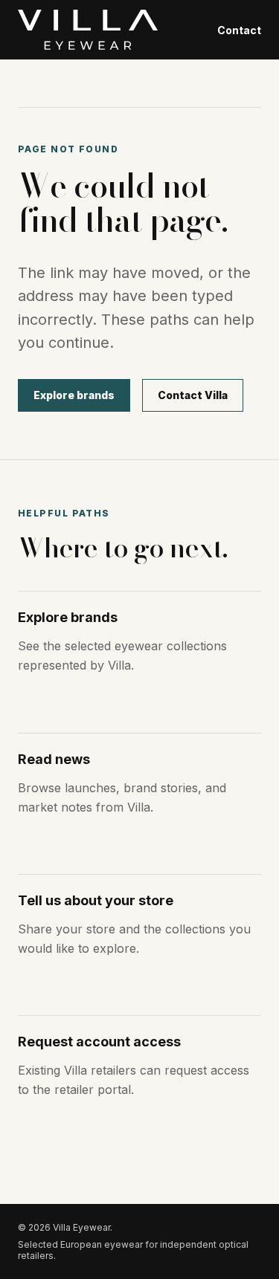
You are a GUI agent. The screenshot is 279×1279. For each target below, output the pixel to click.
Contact (239, 30)
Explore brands (74, 395)
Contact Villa (193, 395)
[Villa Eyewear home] (88, 30)
